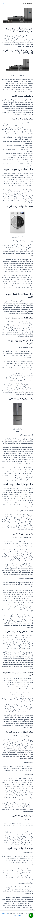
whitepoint (28, 3)
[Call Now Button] (31, 915)
